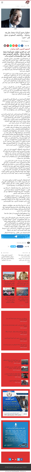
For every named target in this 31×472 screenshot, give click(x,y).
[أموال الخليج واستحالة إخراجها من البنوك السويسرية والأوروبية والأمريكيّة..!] (24, 375)
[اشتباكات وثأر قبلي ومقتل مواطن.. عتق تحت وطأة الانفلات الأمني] (22, 291)
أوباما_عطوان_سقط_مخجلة (21, 242)
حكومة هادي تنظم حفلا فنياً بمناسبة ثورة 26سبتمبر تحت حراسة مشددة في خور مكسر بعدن (24, 258)
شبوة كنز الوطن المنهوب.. (14, 380)
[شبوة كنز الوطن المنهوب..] (24, 382)
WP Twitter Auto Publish (9, 471)
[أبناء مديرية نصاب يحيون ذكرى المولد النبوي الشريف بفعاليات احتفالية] (9, 291)
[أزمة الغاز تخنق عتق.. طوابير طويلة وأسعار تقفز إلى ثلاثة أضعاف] (9, 276)
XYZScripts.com (23, 471)
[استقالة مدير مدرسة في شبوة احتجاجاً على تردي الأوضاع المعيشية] (22, 276)
